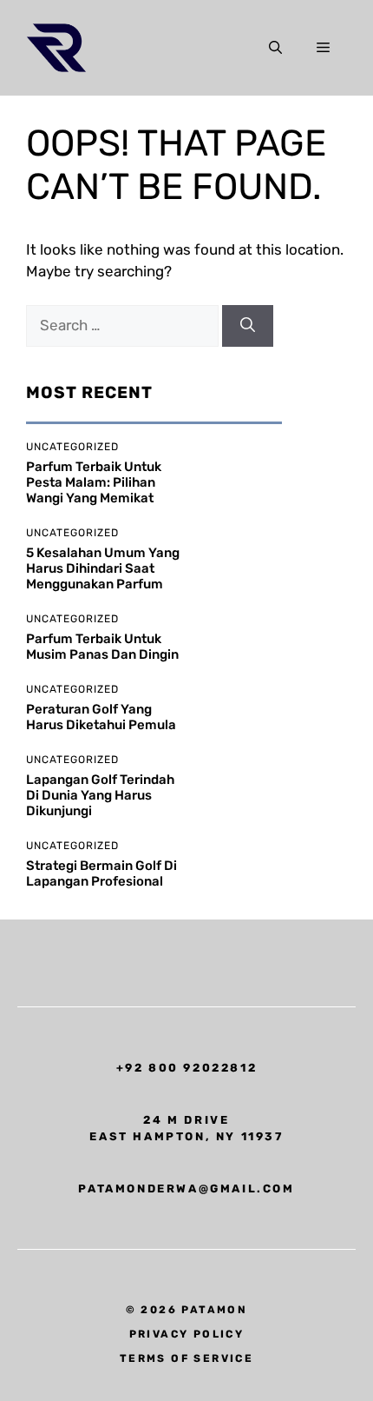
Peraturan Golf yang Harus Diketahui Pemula (101, 717)
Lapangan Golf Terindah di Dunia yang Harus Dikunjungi (100, 795)
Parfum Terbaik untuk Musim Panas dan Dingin (102, 646)
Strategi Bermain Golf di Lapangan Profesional (101, 873)
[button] (275, 48)
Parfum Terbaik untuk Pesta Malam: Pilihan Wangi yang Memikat (93, 482)
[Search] (247, 326)
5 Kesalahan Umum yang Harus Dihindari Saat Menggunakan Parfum (103, 568)
